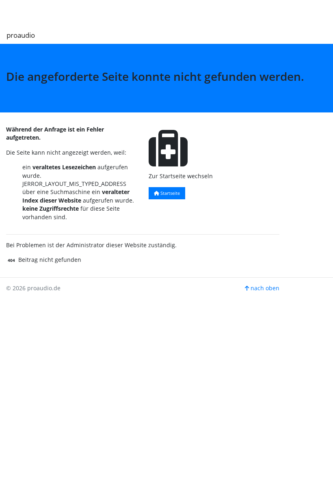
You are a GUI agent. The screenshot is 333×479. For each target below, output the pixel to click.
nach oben (264, 288)
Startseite (169, 193)
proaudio (20, 35)
